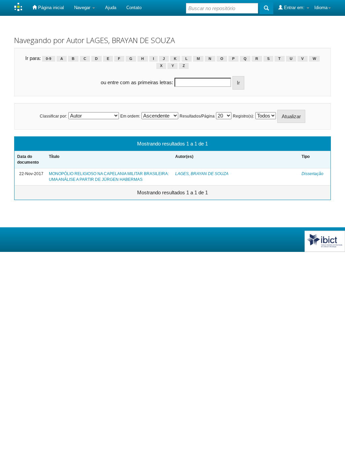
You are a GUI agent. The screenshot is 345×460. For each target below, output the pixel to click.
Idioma (320, 7)
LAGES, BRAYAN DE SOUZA (201, 173)
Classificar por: (53, 116)
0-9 (48, 59)
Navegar (83, 7)
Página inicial (50, 7)
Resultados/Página (197, 116)
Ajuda (110, 7)
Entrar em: (294, 7)
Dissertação (312, 173)
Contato (134, 7)
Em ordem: (130, 116)
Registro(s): (243, 116)
